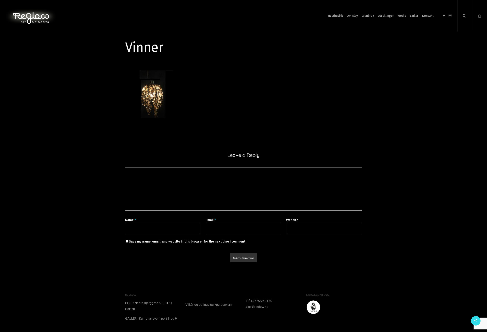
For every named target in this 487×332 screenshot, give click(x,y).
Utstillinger (386, 15)
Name (130, 220)
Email (211, 220)
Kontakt (428, 15)
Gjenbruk (368, 15)
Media (402, 15)
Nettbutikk (335, 15)
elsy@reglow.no (257, 307)
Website (292, 220)
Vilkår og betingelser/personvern (208, 304)
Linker (414, 15)
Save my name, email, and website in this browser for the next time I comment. (187, 241)
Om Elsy (352, 15)
